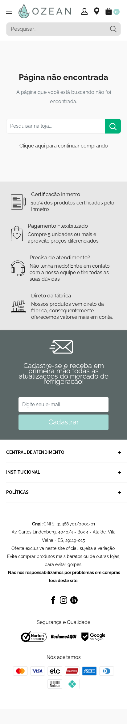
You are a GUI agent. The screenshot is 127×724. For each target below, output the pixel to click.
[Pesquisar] (113, 29)
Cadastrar (63, 422)
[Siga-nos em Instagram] (63, 600)
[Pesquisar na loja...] (113, 126)
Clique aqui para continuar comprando (63, 146)
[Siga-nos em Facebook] (53, 600)
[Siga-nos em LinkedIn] (74, 600)
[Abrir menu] (9, 11)
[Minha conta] (84, 11)
